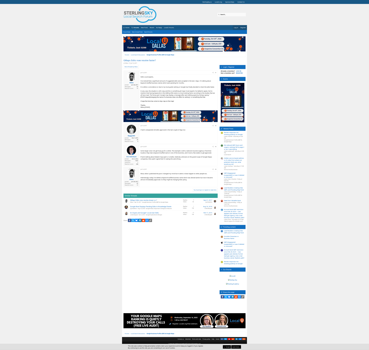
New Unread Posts (137, 32)
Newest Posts (228, 129)
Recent (152, 27)
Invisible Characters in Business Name (231, 237)
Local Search (227, 154)
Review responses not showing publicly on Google (233, 133)
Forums (136, 27)
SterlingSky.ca (207, 2)
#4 (215, 169)
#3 (215, 146)
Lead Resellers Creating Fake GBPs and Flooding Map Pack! (234, 189)
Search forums (148, 32)
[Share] (213, 72)
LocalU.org (218, 2)
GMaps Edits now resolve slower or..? (143, 200)
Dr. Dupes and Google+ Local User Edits (144, 213)
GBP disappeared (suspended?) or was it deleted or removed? (234, 175)
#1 (215, 72)
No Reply (159, 27)
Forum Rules (126, 32)
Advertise (188, 339)
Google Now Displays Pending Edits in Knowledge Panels (150, 206)
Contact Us (241, 2)
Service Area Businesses (230, 169)
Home (127, 27)
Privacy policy (206, 339)
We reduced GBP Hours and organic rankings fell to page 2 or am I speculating (234, 147)
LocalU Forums (169, 27)
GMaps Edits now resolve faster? (139, 60)
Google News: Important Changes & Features (159, 208)
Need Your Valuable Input (232, 200)
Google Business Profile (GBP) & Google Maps (155, 202)
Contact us (181, 339)
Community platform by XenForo (184, 344)
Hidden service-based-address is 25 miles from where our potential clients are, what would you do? (234, 161)
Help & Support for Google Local (233, 221)
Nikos (126, 63)
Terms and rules (196, 339)
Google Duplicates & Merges (154, 215)
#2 (215, 125)
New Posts (144, 27)
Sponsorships (229, 2)
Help (213, 339)
